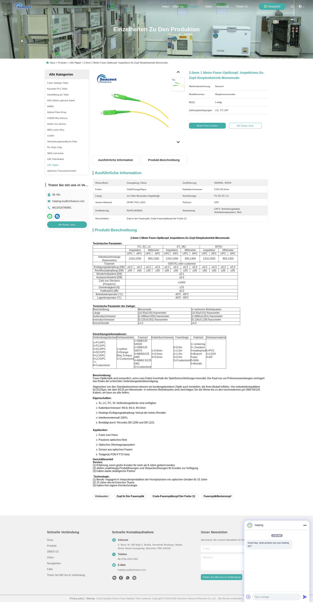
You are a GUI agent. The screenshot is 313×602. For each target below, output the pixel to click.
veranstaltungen (224, 6)
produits (192, 6)
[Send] (304, 596)
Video (50, 557)
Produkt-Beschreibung (164, 160)
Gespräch (274, 6)
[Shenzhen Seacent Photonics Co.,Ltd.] (23, 6)
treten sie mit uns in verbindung (243, 6)
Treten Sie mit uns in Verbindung (66, 575)
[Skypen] (57, 216)
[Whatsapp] (50, 216)
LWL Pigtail (75, 62)
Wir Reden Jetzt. (67, 224)
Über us (178, 6)
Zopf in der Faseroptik (130, 496)
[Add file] (248, 596)
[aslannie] (134, 578)
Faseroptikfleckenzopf (217, 496)
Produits (62, 62)
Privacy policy (77, 598)
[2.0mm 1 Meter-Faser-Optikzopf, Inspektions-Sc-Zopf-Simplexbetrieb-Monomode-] (130, 108)
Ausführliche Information (115, 160)
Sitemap (90, 598)
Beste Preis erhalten (207, 126)
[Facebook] (121, 578)
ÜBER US (53, 551)
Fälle (50, 569)
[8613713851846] (127, 578)
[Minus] (305, 525)
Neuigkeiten (54, 563)
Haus (165, 6)
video (208, 6)
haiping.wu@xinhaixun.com (68, 201)
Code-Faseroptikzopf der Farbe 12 (174, 496)
